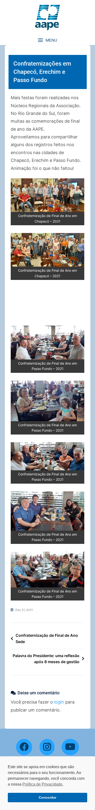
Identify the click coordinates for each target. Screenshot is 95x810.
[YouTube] (70, 747)
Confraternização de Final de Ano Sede (47, 638)
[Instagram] (47, 747)
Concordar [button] (47, 797)
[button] (47, 40)
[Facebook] (24, 747)
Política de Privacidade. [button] (42, 784)
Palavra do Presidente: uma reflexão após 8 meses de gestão (46, 658)
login (59, 702)
